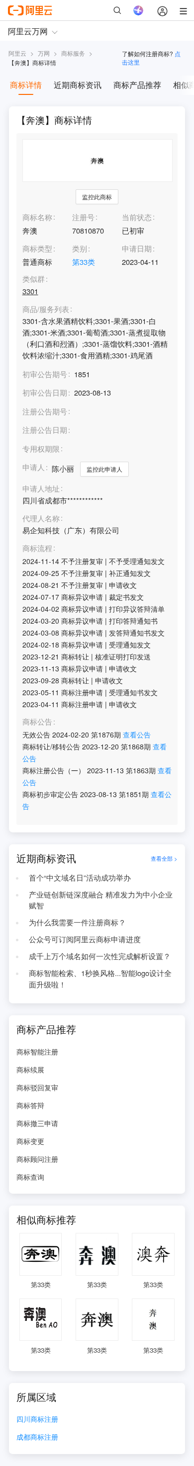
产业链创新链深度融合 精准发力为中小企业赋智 (101, 900)
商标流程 (37, 548)
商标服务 (73, 53)
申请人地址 (41, 488)
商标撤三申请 (37, 1123)
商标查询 (30, 1177)
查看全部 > (164, 858)
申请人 (33, 467)
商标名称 (37, 217)
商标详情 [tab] (26, 84)
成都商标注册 (37, 1437)
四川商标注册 (37, 1419)
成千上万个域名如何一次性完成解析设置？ (100, 956)
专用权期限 (41, 448)
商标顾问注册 (37, 1159)
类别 (79, 248)
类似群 (33, 279)
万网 (44, 53)
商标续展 (30, 1069)
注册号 (83, 217)
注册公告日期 (44, 429)
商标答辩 (30, 1105)
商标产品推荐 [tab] (137, 84)
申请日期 (137, 248)
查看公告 (137, 734)
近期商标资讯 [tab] (77, 84)
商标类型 (37, 248)
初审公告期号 (44, 374)
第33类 (83, 261)
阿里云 (17, 53)
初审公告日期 (44, 392)
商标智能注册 (37, 1052)
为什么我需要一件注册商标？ (77, 922)
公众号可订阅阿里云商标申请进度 (85, 939)
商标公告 (37, 722)
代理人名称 (41, 518)
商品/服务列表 (45, 309)
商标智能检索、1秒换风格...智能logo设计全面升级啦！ (100, 978)
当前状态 (137, 217)
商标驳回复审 (37, 1087)
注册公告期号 (44, 411)
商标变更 (30, 1141)
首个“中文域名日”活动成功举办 (80, 877)
